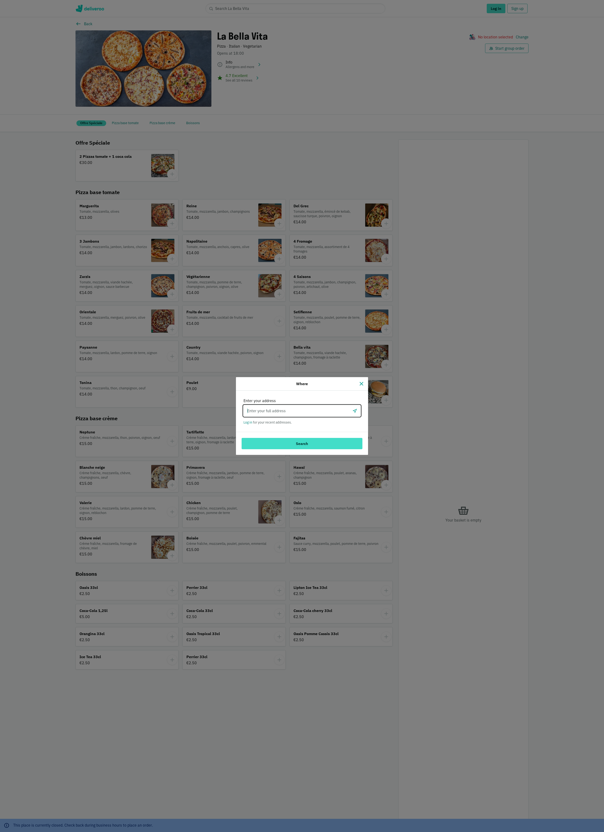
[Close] (361, 384)
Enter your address (259, 400)
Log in (247, 422)
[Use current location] (355, 411)
